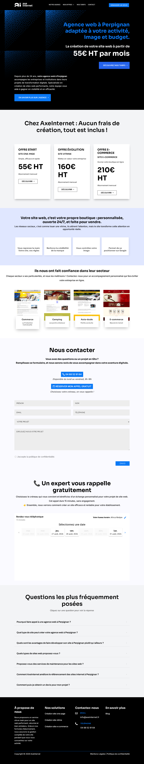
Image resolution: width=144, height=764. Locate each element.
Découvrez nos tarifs (114, 65)
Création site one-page (55, 714)
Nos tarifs (81, 5)
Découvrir (27, 181)
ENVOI (122, 463)
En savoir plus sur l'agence (33, 97)
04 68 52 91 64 (73, 374)
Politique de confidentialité (118, 754)
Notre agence (54, 5)
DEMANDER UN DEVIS (119, 5)
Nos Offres (67, 5)
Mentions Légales (97, 754)
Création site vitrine (53, 720)
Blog (108, 714)
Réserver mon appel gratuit (73, 386)
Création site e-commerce (56, 726)
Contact (91, 5)
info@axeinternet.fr (89, 717)
